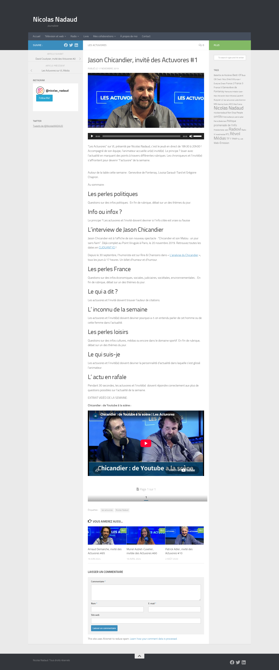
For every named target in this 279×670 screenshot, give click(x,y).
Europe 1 (237, 79)
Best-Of (236, 75)
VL (239, 139)
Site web (95, 615)
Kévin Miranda (231, 96)
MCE (231, 104)
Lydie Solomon (240, 100)
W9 (241, 139)
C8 (215, 79)
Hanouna (228, 91)
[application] (146, 136)
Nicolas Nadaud (55, 19)
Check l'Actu (221, 79)
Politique (231, 120)
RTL (227, 134)
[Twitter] (71, 45)
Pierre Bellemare (220, 121)
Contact (146, 36)
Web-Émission (221, 142)
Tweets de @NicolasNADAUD (48, 126)
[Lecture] (92, 136)
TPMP (234, 138)
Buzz (243, 75)
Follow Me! (44, 98)
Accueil (36, 36)
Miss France (237, 104)
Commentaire (98, 581)
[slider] (197, 136)
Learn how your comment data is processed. (153, 638)
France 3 (239, 83)
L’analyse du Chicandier (184, 255)
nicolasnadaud (220, 112)
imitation (235, 92)
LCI (222, 100)
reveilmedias (220, 134)
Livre (86, 36)
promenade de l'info (225, 125)
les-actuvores (107, 510)
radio (226, 130)
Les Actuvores (97, 45)
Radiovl (235, 129)
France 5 (218, 87)
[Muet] (190, 136)
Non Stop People (235, 112)
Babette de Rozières (223, 75)
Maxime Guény (222, 104)
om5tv (218, 116)
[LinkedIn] (76, 45)
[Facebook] (66, 45)
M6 (215, 104)
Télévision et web (54, 36)
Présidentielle (219, 130)
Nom (94, 603)
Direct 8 (230, 79)
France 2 (230, 83)
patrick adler (239, 117)
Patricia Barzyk (228, 117)
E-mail (152, 603)
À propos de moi (128, 36)
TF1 (229, 138)
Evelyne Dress (220, 83)
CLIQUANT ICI (107, 247)
